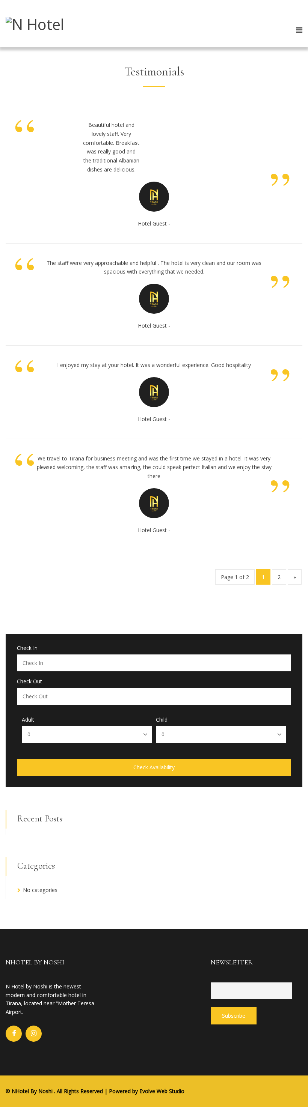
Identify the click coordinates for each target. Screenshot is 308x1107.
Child (162, 719)
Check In (27, 648)
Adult (28, 719)
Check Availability (154, 767)
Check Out (29, 681)
